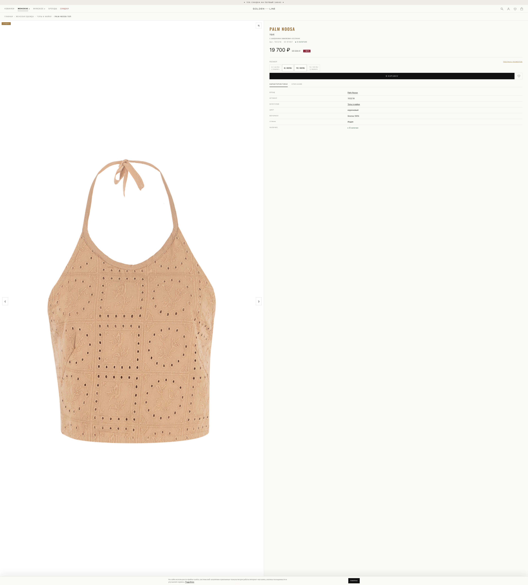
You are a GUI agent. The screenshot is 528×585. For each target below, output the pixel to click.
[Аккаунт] (508, 9)
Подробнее (189, 582)
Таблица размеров (512, 62)
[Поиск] (502, 9)
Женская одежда (25, 16)
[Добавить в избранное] (518, 76)
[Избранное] (515, 9)
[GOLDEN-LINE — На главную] (264, 8)
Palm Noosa (353, 93)
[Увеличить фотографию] (259, 26)
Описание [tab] (297, 84)
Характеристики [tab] (279, 84)
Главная (8, 16)
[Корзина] (522, 9)
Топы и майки (44, 16)
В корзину (392, 76)
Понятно (354, 580)
